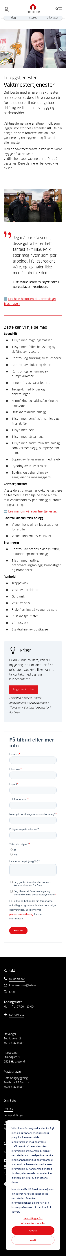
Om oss (8, 1109)
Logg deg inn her (23, 689)
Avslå (33, 1240)
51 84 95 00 (17, 979)
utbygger (52, 17)
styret (33, 17)
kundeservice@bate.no (23, 985)
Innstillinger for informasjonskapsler (33, 1220)
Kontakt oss (16, 1015)
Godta (33, 1230)
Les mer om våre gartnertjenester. (32, 511)
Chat (12, 992)
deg (13, 17)
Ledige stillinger (13, 1115)
